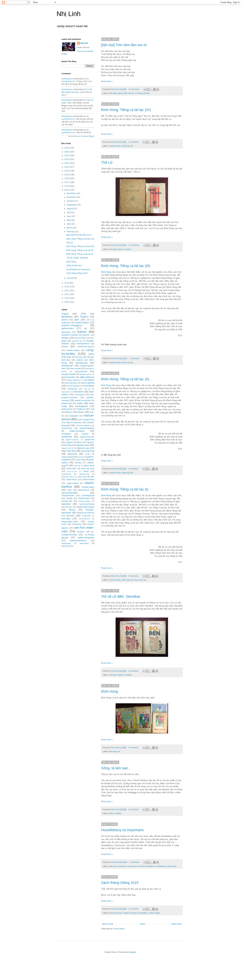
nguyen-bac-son (87, 437)
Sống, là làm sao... (116, 768)
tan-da (69, 507)
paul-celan (81, 460)
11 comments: (134, 245)
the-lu (129, 249)
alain (76, 319)
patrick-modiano (115, 813)
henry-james (87, 382)
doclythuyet (82, 362)
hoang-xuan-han (115, 913)
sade (69, 490)
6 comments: (134, 469)
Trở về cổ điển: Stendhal (120, 596)
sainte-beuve (83, 490)
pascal (80, 457)
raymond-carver (67, 477)
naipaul (85, 434)
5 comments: (134, 671)
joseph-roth (66, 403)
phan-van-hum (87, 468)
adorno (64, 320)
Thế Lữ (107, 162)
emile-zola (113, 866)
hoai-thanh (88, 385)
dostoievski (67, 365)
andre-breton (82, 322)
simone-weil (66, 501)
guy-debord (89, 380)
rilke (92, 477)
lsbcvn (69, 412)
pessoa (78, 463)
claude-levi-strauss (85, 346)
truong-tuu (76, 524)
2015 (67, 190)
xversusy (65, 546)
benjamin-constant (69, 335)
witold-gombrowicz (78, 540)
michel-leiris (66, 428)
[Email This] (145, 89)
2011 (67, 294)
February (71, 232)
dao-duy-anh (81, 357)
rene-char (82, 477)
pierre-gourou (72, 471)
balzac (82, 331)
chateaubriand (82, 343)
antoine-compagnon (71, 325)
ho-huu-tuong (72, 386)
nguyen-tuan (82, 445)
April (69, 224)
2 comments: (134, 142)
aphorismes (67, 328)
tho (132, 146)
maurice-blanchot (73, 422)
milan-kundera (77, 431)
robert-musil (71, 479)
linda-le (81, 409)
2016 (67, 186)
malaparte (73, 416)
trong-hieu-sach (69, 521)
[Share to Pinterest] (157, 89)
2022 (67, 163)
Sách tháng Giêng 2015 (120, 883)
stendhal (128, 675)
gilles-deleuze (87, 377)
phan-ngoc (72, 468)
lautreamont (66, 409)
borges (65, 337)
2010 (67, 298)
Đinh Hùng (106, 272)
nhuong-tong (87, 451)
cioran (64, 346)
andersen (65, 323)
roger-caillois (73, 483)
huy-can (87, 389)
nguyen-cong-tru (72, 440)
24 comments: (134, 89)
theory (72, 509)
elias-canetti (75, 368)
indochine (78, 391)
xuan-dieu (84, 543)
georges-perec (85, 374)
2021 (67, 167)
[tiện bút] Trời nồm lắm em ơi (124, 45)
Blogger (132, 952)
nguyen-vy (122, 249)
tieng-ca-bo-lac (140, 580)
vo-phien (81, 532)
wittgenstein (66, 543)
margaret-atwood (129, 913)
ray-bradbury (142, 913)
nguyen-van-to (67, 448)
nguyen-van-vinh (85, 448)
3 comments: (134, 576)
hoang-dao (72, 389)
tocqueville (86, 516)
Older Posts (176, 924)
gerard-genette (68, 377)
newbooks (66, 436)
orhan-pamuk (67, 457)
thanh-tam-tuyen (85, 507)
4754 (83, 313)
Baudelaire (67, 316)
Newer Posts (107, 924)
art (85, 328)
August (70, 208)
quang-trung (84, 474)
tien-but (131, 93)
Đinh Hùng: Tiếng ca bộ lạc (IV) (126, 110)
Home (142, 924)
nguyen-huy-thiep (74, 442)
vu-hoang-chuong (142, 93)
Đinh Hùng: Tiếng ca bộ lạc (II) (125, 379)
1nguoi (65, 313)
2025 (67, 152)
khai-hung (113, 249)
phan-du (77, 466)
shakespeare (84, 498)
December (72, 193)
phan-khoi (89, 465)
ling (92, 409)
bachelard (65, 332)
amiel (89, 320)
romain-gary (88, 487)
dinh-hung (113, 93)
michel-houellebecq (146, 866)
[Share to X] (151, 89)
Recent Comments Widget (84, 136)
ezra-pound (81, 371)
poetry (86, 471)
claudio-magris (73, 350)
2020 (67, 171)
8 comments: (134, 809)
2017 (67, 182)
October (70, 201)
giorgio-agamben (73, 380)
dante (68, 357)
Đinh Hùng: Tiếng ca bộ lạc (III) (125, 266)
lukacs (81, 412)
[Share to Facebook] (154, 89)
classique (112, 675)
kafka (80, 403)
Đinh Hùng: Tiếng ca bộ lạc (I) (124, 489)
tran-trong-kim (84, 519)
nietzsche (72, 453)
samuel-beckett (69, 492)
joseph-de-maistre (83, 400)
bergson (86, 335)
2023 (67, 159)
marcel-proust (132, 866)
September (72, 205)
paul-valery (172, 866)
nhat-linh (70, 451)
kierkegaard (81, 406)
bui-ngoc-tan (77, 341)
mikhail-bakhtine (87, 428)
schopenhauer (67, 495)
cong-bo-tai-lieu (115, 146)
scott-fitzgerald (87, 495)
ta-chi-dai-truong (87, 504)
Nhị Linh (68, 13)
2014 (67, 283)
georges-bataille (68, 374)
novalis (87, 454)
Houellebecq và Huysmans (122, 830)
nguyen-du (89, 439)
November (72, 197)
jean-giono (80, 394)
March (70, 228)
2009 (67, 302)
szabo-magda (154, 913)
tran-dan (65, 518)
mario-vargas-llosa (86, 419)
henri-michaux (71, 383)
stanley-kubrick (84, 501)
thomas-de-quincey (85, 513)
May (69, 220)
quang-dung (66, 474)
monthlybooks (161, 866)
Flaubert (120, 675)
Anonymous (66, 79)
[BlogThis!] (148, 89)
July (69, 212)
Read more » (107, 81)
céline (91, 354)
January (70, 278)
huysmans (122, 866)
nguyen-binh (122, 93)
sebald (69, 498)
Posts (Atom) (119, 929)
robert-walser (88, 479)
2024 (67, 155)
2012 (67, 290)
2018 (67, 178)
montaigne (66, 434)
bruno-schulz (80, 338)
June (69, 216)
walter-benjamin (86, 537)
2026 (67, 148)
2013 (67, 287)
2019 (67, 175)
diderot (80, 360)
